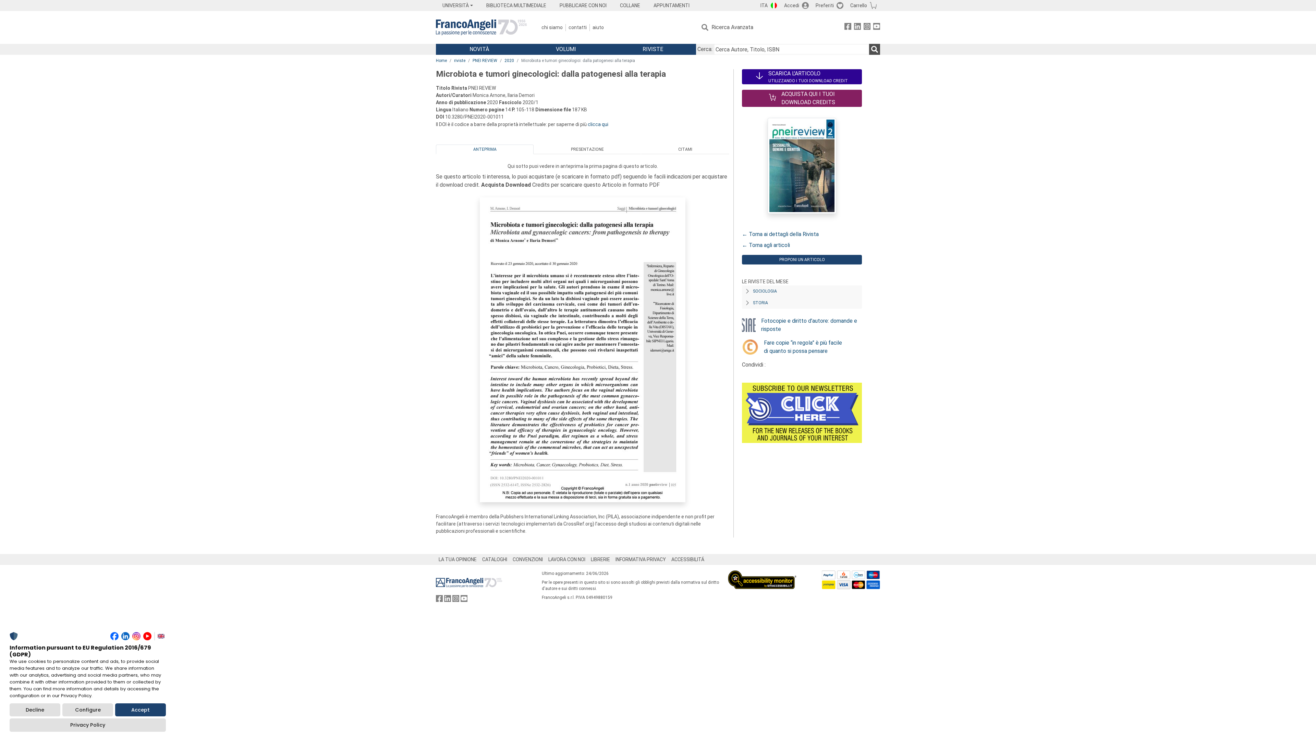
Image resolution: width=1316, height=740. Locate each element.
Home (441, 60)
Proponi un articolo (802, 259)
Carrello (858, 5)
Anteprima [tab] (485, 149)
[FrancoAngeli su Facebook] (847, 27)
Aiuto (598, 27)
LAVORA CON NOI (566, 559)
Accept (140, 709)
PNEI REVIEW (485, 60)
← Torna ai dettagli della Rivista (780, 234)
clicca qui (598, 124)
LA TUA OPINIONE (458, 559)
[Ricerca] (874, 49)
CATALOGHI (494, 559)
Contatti (578, 27)
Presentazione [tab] (587, 149)
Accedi (791, 5)
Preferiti (825, 5)
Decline (35, 709)
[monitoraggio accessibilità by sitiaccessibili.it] (762, 574)
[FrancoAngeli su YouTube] (876, 27)
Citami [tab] (685, 149)
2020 (509, 60)
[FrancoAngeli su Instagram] (867, 27)
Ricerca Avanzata (732, 27)
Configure (88, 709)
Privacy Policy (87, 725)
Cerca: (704, 49)
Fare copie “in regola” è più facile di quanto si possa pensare (803, 347)
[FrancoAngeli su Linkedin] (857, 27)
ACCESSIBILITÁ (687, 559)
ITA (764, 5)
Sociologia (765, 291)
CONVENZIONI (528, 559)
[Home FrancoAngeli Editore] (481, 27)
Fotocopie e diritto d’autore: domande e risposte (809, 325)
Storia (760, 302)
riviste (459, 60)
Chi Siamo (552, 27)
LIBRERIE (600, 559)
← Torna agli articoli (766, 245)
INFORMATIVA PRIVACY (641, 559)
